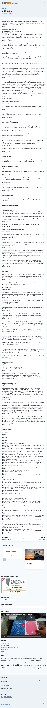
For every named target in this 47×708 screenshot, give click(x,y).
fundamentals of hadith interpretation (25, 660)
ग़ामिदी (18, 669)
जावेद (4, 669)
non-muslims (42, 665)
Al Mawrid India (17, 658)
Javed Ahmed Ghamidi (22, 665)
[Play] (2, 636)
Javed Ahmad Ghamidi (10, 665)
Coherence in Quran (5, 660)
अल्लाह (31, 668)
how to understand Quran (9, 662)
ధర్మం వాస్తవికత (42, 538)
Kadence (35, 703)
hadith (39, 660)
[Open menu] (45, 3)
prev (4, 559)
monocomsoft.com (5, 704)
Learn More (4, 681)
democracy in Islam (17, 660)
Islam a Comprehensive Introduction (33, 662)
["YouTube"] (9, 697)
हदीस (13, 670)
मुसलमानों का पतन (4, 649)
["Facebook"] (2, 697)
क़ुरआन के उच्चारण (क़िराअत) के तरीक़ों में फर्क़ (9, 647)
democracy (12, 660)
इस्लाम (34, 668)
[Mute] (42, 636)
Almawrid (5, 13)
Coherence (31, 658)
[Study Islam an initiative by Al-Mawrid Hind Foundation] (9, 2)
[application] (23, 625)
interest (15, 662)
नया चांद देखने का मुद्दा (5, 643)
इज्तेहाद (2, 651)
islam (24, 663)
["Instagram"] (7, 697)
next (42, 559)
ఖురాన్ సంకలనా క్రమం (6, 538)
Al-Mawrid (3, 658)
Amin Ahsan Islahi (24, 658)
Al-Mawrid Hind (10, 658)
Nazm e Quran (36, 665)
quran (3, 668)
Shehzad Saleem (20, 668)
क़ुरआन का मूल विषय (5, 645)
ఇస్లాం (3, 8)
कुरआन (40, 668)
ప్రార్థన (6, 8)
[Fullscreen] (44, 636)
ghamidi (34, 660)
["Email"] (11, 697)
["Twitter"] (5, 697)
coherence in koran (38, 658)
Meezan (31, 665)
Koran (27, 665)
